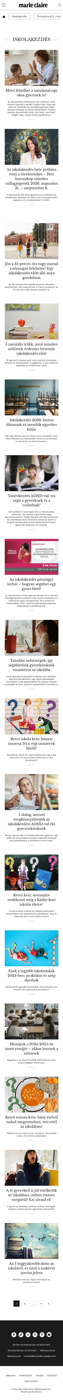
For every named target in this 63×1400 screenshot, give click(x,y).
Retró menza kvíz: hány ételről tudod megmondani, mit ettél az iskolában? (31, 1122)
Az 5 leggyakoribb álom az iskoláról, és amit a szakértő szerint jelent (31, 1268)
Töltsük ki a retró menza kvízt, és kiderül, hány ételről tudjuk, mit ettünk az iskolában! (31, 1134)
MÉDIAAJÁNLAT (47, 1351)
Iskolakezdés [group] (19, 16)
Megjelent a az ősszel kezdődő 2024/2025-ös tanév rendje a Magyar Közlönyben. (31, 1061)
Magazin (10, 1376)
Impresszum (13, 1356)
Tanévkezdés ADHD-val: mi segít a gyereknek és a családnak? (31, 500)
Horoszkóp (25, 1376)
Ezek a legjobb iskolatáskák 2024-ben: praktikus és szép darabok (32, 975)
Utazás (39, 1376)
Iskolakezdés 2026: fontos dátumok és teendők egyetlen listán (31, 424)
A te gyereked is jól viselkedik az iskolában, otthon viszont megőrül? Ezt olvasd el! (31, 1195)
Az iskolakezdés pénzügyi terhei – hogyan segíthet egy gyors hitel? (31, 584)
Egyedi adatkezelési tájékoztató (31, 1345)
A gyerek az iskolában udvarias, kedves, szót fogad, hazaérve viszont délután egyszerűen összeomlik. (31, 1207)
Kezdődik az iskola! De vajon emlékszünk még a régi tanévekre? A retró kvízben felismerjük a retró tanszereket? (31, 757)
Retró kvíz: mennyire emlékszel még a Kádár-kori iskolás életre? (31, 900)
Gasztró (52, 1376)
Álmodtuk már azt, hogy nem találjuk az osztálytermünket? (31, 1281)
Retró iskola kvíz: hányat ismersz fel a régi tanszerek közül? (31, 743)
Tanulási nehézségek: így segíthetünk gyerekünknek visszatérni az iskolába (31, 665)
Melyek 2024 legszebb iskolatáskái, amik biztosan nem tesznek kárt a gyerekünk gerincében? (31, 988)
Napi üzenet (31, 1381)
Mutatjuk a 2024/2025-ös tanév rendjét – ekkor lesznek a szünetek (31, 1048)
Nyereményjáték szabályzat (40, 1356)
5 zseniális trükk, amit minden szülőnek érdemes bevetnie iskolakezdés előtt (31, 349)
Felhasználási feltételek (22, 1351)
